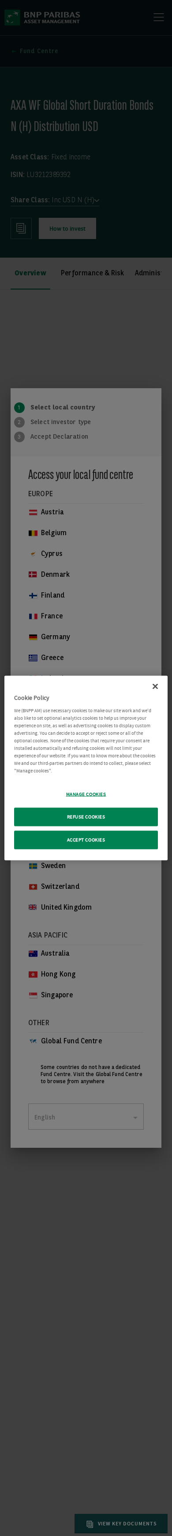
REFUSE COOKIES (86, 817)
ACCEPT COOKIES (86, 840)
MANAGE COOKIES (86, 794)
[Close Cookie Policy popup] (155, 686)
